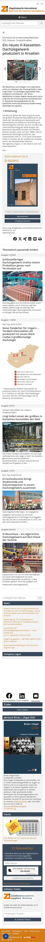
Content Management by (11, 937)
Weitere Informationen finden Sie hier (17, 883)
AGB (26, 931)
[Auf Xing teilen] (25, 239)
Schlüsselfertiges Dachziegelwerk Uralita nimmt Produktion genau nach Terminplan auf (21, 264)
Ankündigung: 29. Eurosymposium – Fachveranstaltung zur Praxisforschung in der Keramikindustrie (21, 621)
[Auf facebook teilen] (15, 239)
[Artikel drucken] (40, 239)
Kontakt (15, 933)
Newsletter (5, 931)
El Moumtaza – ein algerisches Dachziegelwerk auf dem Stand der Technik (21, 537)
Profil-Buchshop (20, 801)
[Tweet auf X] (20, 239)
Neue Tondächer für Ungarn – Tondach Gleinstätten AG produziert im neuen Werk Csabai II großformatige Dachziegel (20, 334)
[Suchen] (41, 23)
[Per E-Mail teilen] (35, 239)
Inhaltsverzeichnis (22, 221)
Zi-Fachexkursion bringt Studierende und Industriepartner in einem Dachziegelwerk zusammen (19, 483)
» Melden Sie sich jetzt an (22, 878)
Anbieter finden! (23, 919)
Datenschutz (34, 931)
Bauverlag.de (6, 939)
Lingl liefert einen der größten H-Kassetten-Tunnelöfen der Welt (22, 418)
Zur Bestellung (10, 808)
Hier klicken (25, 871)
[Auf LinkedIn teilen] (30, 239)
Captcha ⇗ (31, 874)
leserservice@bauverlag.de (15, 806)
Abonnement (22, 216)
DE (38, 3)
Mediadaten (17, 931)
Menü (23, 17)
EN (42, 3)
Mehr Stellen (22, 710)
